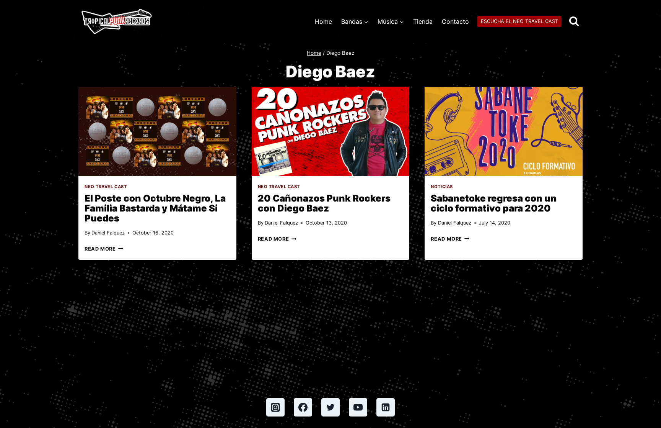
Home (323, 21)
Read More (104, 249)
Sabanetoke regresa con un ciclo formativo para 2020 (494, 203)
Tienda (423, 21)
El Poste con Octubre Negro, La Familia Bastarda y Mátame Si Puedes (155, 208)
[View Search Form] (574, 21)
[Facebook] (303, 407)
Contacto (455, 21)
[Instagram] (275, 407)
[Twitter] (330, 407)
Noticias (442, 186)
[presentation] (157, 131)
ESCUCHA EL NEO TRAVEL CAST (519, 21)
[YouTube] (358, 407)
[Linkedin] (385, 407)
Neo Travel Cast (106, 186)
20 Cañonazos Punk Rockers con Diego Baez (324, 203)
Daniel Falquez (108, 233)
